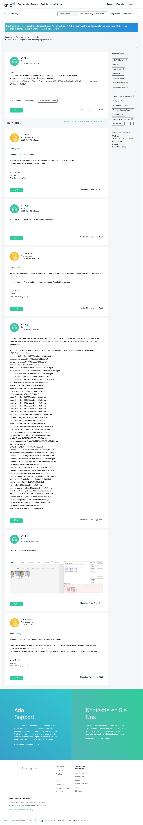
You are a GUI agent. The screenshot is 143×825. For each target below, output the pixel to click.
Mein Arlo (120, 4)
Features (116, 101)
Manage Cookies (51, 821)
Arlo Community (11, 14)
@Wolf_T (19, 149)
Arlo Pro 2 (116, 65)
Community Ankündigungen (123, 92)
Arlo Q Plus (60, 785)
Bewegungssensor (119, 87)
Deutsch (8, 37)
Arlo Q (58, 781)
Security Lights (56, 4)
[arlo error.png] (56, 577)
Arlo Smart (116, 74)
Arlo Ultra (59, 770)
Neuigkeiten (79, 776)
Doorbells (44, 4)
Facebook (22, 768)
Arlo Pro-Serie (33, 37)
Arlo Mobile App (118, 60)
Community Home (81, 783)
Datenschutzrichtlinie (18, 821)
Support (110, 4)
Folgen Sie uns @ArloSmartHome (19, 810)
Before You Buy (118, 78)
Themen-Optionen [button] (137, 48)
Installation (117, 124)
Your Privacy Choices (33, 821)
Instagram (35, 768)
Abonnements (23, 4)
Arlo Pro (59, 774)
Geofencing (117, 114)
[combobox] (93, 14)
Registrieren (115, 14)
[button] (105, 55)
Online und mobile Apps (48, 101)
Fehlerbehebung (119, 105)
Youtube (31, 768)
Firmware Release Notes (122, 110)
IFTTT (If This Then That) (121, 119)
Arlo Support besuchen (23, 744)
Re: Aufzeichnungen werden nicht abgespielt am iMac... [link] (31, 40)
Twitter (26, 768)
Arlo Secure (117, 69)
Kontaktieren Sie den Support (98, 739)
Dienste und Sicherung (121, 96)
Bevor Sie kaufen (119, 83)
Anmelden (127, 14)
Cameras (34, 4)
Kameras (19, 37)
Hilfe (135, 14)
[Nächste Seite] (136, 123)
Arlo (57, 777)
